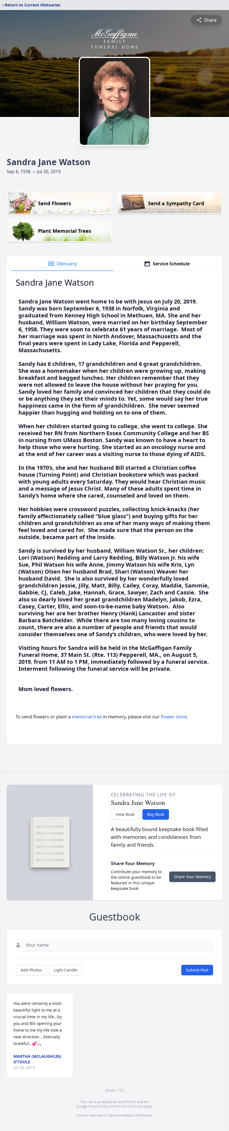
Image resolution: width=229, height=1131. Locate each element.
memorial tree (87, 717)
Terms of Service (130, 1106)
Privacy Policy (98, 1106)
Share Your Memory (192, 876)
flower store (174, 717)
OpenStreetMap (120, 1115)
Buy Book (155, 814)
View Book (125, 814)
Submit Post (197, 970)
